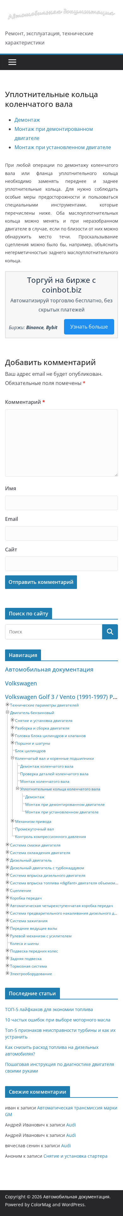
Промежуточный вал (34, 829)
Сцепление (20, 890)
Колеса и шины (24, 943)
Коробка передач (26, 898)
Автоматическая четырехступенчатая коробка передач (61, 905)
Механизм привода (33, 821)
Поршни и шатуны (32, 743)
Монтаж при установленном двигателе (63, 147)
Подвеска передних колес (34, 951)
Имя (10, 488)
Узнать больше (89, 326)
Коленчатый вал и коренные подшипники (54, 758)
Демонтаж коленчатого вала (46, 766)
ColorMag (41, 1204)
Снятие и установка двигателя (44, 720)
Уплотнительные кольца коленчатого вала (60, 789)
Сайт (11, 549)
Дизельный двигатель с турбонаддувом (47, 867)
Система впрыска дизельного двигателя (47, 875)
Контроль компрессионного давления (50, 836)
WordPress (73, 1204)
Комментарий (25, 402)
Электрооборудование (31, 973)
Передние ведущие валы (33, 928)
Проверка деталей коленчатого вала (54, 774)
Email (11, 518)
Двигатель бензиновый (32, 712)
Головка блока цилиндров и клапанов (50, 735)
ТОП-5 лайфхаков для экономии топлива (49, 1009)
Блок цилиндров (30, 750)
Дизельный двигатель (31, 860)
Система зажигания (29, 920)
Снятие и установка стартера (76, 1156)
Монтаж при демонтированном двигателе (65, 804)
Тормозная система (28, 966)
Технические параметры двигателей (44, 705)
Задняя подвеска (26, 958)
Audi (71, 1125)
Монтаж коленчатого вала (44, 781)
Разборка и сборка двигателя (42, 728)
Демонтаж (27, 119)
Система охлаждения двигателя (40, 852)
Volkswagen (21, 683)
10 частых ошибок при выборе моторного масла (57, 1020)
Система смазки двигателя (35, 845)
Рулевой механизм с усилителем (41, 936)
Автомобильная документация (49, 669)
